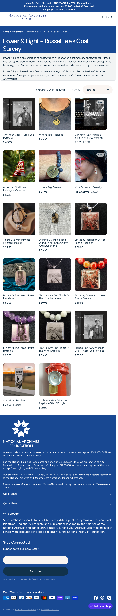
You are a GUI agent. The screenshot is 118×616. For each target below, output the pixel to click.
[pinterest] (102, 597)
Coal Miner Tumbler (14, 400)
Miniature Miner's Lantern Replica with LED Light (54, 402)
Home (6, 31)
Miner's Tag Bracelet (50, 187)
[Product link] (19, 114)
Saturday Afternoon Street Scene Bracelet (90, 297)
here (62, 452)
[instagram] (109, 597)
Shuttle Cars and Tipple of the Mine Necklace (54, 297)
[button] (4, 17)
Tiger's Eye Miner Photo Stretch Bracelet (16, 241)
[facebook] (95, 597)
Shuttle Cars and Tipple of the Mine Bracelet (54, 349)
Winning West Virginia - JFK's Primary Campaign (89, 136)
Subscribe (35, 571)
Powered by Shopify (50, 609)
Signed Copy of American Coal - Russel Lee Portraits (89, 349)
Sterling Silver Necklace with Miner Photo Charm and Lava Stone (53, 242)
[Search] (101, 17)
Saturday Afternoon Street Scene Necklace (90, 241)
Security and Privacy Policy (44, 579)
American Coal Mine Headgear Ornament (15, 189)
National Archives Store (25, 609)
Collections (17, 31)
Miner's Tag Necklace (51, 134)
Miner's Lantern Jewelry (88, 187)
